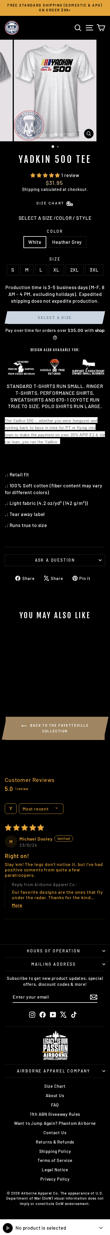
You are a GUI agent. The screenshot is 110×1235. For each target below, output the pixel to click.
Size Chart (55, 1086)
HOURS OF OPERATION (53, 950)
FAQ (55, 1104)
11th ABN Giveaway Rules (55, 1114)
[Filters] (11, 808)
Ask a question (55, 560)
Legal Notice (55, 1169)
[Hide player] (101, 1228)
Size (54, 259)
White (34, 242)
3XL (94, 269)
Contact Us (55, 1132)
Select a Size (55, 317)
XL (56, 269)
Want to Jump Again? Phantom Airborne (55, 1123)
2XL (74, 269)
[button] (45, 175)
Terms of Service (55, 1160)
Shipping (31, 189)
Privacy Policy (55, 1178)
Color (55, 231)
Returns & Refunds (55, 1141)
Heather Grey (67, 242)
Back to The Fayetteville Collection (59, 728)
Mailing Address (53, 964)
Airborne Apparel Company (53, 1070)
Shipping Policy (55, 1151)
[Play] (8, 1228)
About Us (55, 1095)
